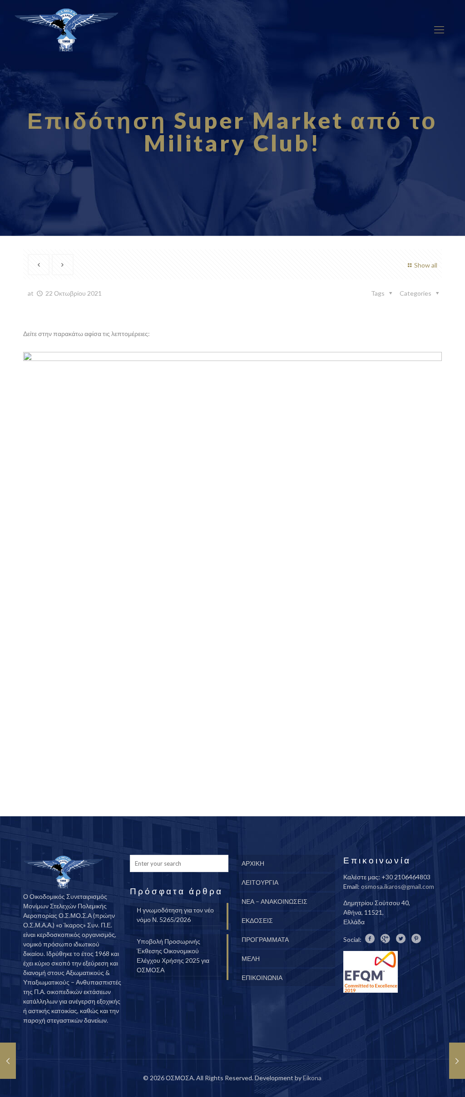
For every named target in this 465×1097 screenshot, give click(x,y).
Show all (425, 265)
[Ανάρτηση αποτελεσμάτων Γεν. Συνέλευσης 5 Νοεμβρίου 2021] (457, 1061)
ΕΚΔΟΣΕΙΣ (257, 920)
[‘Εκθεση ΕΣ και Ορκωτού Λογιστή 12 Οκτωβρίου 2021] (8, 1061)
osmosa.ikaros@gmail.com (397, 886)
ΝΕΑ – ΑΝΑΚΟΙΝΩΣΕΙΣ (274, 901)
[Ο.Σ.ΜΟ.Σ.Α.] (66, 29)
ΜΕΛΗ (251, 958)
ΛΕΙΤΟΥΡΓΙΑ (260, 882)
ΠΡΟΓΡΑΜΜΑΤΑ (265, 939)
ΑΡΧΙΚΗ (253, 863)
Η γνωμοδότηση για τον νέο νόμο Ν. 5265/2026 (175, 914)
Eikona (312, 1078)
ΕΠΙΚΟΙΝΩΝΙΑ (262, 977)
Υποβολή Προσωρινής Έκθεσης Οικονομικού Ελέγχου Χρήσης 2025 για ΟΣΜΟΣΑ (173, 955)
